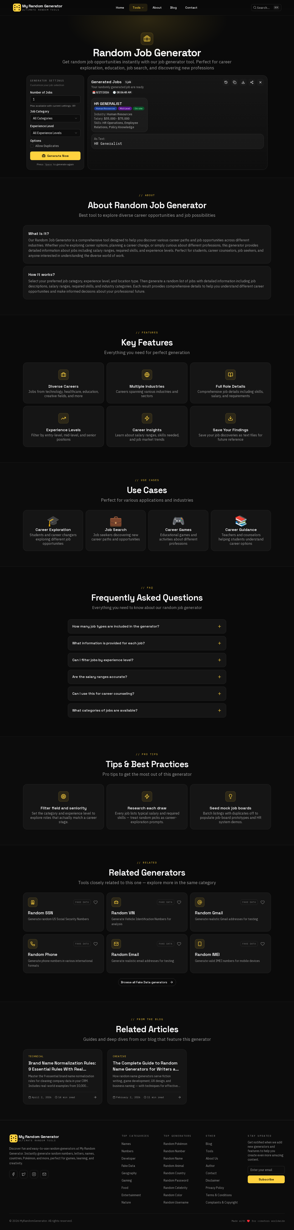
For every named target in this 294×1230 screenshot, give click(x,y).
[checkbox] (32, 146)
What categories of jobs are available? (105, 710)
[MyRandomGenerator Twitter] (24, 1174)
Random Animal (174, 1166)
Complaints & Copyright (222, 1202)
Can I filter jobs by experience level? (102, 660)
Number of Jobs (41, 92)
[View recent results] (226, 82)
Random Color (173, 1195)
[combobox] (55, 118)
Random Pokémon (175, 1144)
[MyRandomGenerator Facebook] (13, 1174)
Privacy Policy (215, 1188)
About (157, 7)
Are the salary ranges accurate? (99, 676)
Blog (173, 7)
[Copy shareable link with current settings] (251, 82)
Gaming (127, 1180)
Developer (129, 1158)
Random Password (176, 1180)
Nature (126, 1202)
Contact (191, 7)
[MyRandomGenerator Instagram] (34, 1174)
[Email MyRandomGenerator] (44, 1174)
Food (125, 1188)
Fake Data (128, 1166)
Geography (129, 1173)
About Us (212, 1158)
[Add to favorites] (95, 902)
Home (120, 7)
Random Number (174, 1151)
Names (126, 1144)
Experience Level (42, 126)
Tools (137, 7)
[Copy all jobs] (234, 82)
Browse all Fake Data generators (144, 982)
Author (210, 1166)
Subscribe (266, 1179)
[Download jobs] (243, 82)
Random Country (175, 1173)
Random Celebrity (175, 1188)
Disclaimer (213, 1180)
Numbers (127, 1151)
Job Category (39, 111)
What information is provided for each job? (108, 643)
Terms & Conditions (219, 1195)
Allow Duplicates (47, 146)
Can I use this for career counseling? (103, 693)
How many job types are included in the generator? (115, 626)
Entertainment (131, 1195)
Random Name (173, 1158)
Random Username (176, 1202)
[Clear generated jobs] (260, 82)
